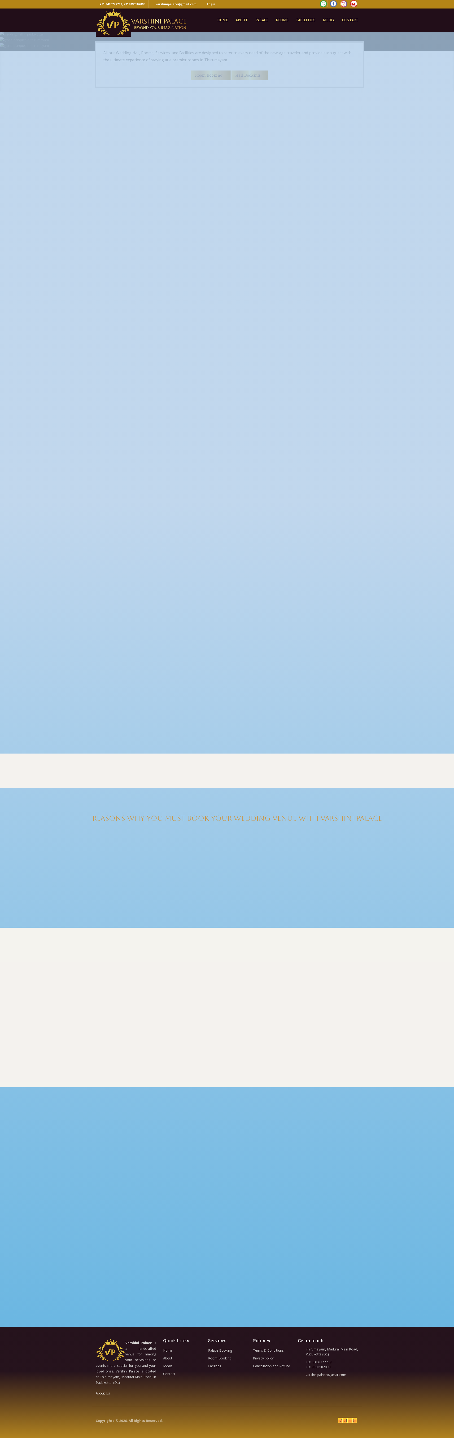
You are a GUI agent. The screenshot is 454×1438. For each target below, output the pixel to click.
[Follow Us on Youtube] (353, 3)
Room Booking (219, 1358)
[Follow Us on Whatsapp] (323, 3)
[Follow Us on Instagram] (343, 3)
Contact (350, 20)
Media (329, 20)
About (242, 20)
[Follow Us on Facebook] (333, 3)
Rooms (282, 20)
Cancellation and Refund (271, 1366)
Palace (261, 20)
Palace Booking (220, 1350)
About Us (103, 1393)
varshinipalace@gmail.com (176, 4)
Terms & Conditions (268, 1350)
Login (210, 4)
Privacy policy (263, 1358)
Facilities (305, 20)
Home (222, 20)
